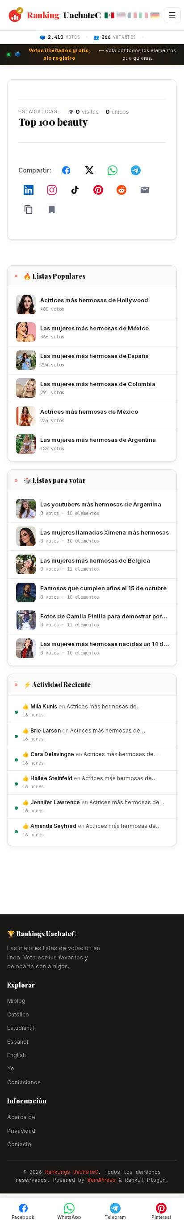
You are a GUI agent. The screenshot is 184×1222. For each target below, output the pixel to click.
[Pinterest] (98, 189)
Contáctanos (24, 1082)
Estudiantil (20, 1028)
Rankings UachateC (71, 1172)
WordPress (102, 1180)
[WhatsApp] (112, 170)
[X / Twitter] (89, 170)
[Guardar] (52, 209)
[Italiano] (143, 15)
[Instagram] (52, 189)
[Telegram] (135, 170)
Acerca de (21, 1117)
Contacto (19, 1144)
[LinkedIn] (28, 189)
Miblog (16, 1000)
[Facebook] (66, 170)
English (16, 1055)
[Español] (109, 15)
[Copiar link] (28, 209)
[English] (121, 15)
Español (17, 1041)
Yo (10, 1068)
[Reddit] (121, 189)
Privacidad (21, 1130)
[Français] (132, 15)
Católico (18, 1014)
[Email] (144, 189)
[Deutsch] (155, 15)
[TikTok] (75, 189)
